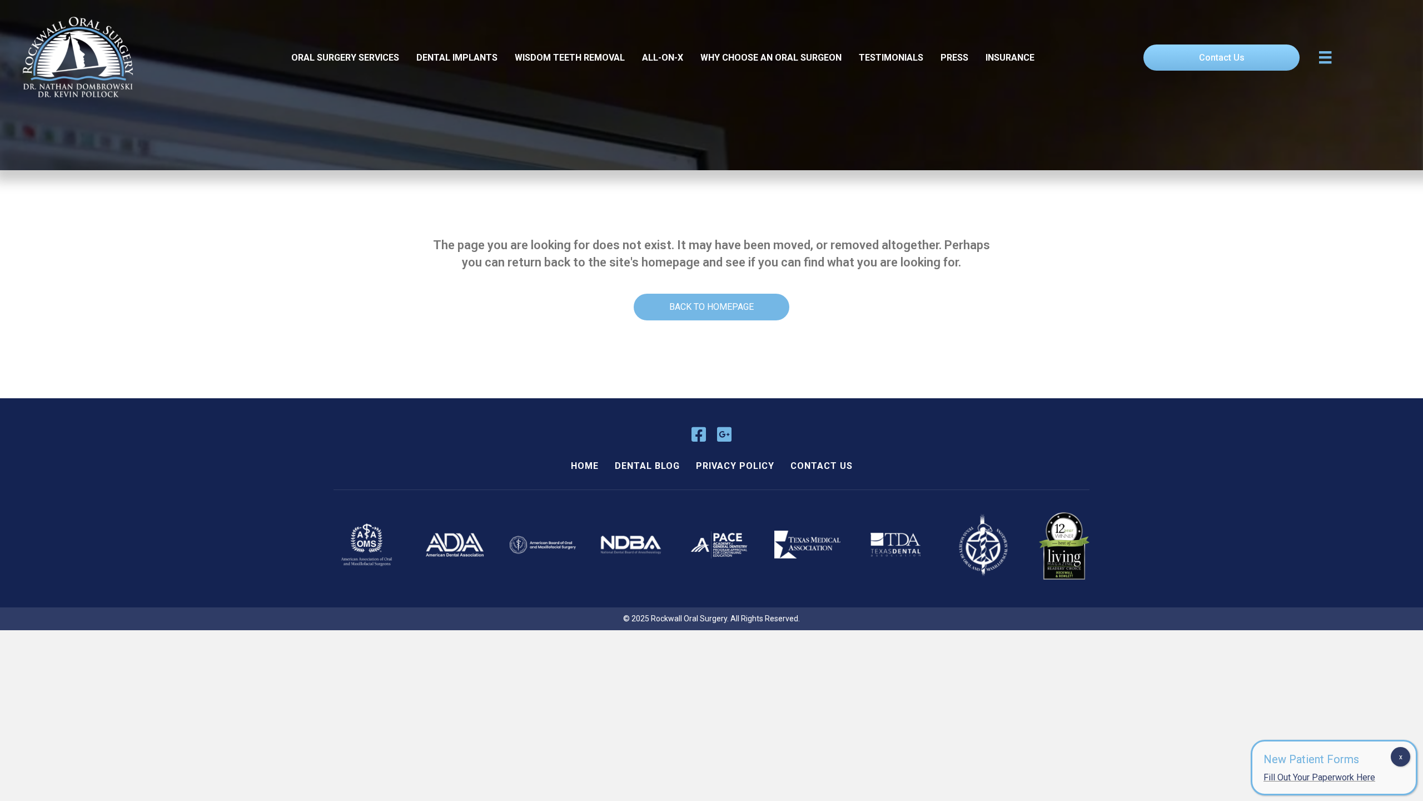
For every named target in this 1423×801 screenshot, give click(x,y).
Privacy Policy (735, 466)
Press (954, 57)
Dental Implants (456, 57)
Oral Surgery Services (345, 57)
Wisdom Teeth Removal (570, 57)
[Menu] (1325, 57)
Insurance (1010, 57)
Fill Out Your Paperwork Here (1319, 777)
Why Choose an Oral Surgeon (771, 57)
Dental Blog (647, 466)
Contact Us (821, 466)
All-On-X (662, 57)
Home (585, 466)
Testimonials (891, 57)
